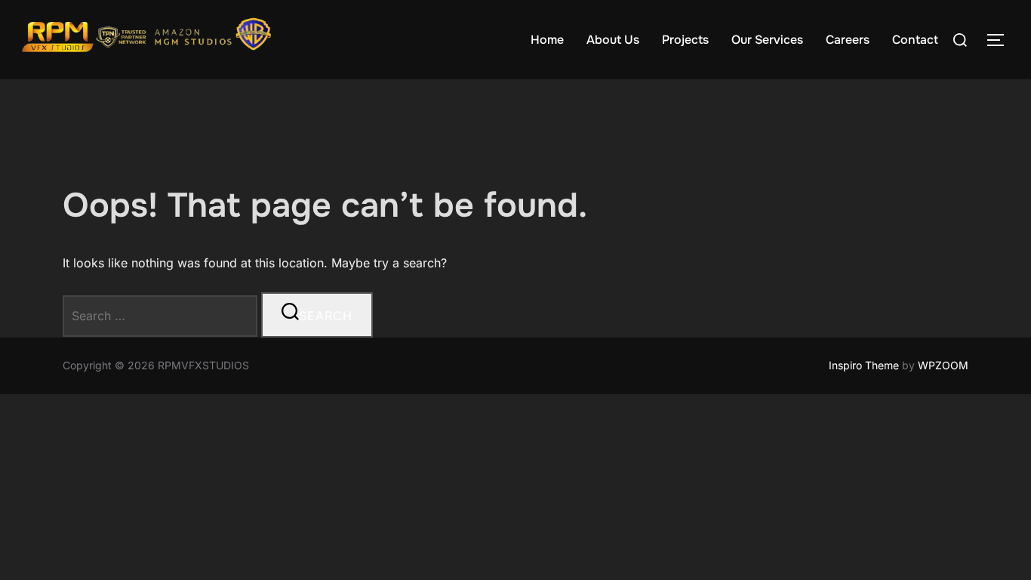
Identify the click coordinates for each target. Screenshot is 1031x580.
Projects (685, 40)
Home (547, 40)
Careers (847, 40)
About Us (612, 40)
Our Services (767, 40)
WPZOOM (943, 365)
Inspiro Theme (864, 365)
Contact (915, 40)
